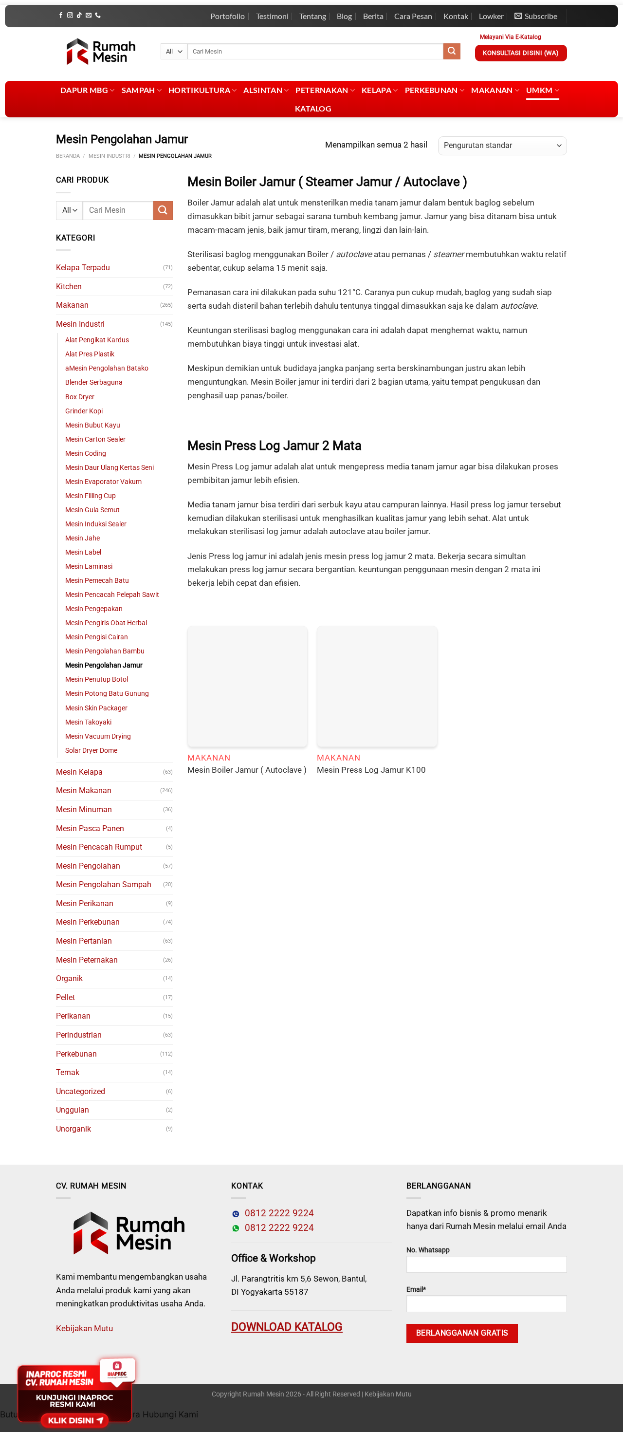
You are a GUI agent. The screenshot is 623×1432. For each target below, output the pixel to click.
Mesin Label (83, 552)
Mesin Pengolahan (88, 866)
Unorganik (73, 1129)
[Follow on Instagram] (70, 15)
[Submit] (451, 51)
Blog (344, 15)
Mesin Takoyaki (88, 722)
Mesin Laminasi (88, 566)
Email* (416, 1289)
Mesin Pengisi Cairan (96, 637)
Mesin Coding (85, 453)
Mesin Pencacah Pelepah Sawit (112, 595)
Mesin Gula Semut (92, 510)
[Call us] (98, 15)
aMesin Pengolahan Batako (106, 368)
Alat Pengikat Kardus (97, 340)
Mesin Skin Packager (96, 708)
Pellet (65, 997)
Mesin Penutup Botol (96, 679)
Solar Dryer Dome (91, 750)
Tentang (312, 15)
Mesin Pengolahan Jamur (104, 665)
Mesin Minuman (84, 809)
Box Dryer (79, 397)
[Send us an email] (89, 15)
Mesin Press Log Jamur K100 (371, 770)
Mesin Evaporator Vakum (103, 482)
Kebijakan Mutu (84, 1328)
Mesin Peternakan (87, 960)
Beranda (68, 156)
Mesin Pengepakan (94, 609)
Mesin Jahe (82, 538)
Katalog (313, 108)
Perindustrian (79, 1035)
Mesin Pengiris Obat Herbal (106, 623)
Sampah (138, 89)
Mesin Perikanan (84, 903)
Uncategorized (80, 1091)
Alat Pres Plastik (89, 354)
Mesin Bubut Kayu (92, 425)
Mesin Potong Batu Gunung (107, 693)
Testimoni (272, 15)
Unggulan (72, 1110)
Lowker (491, 15)
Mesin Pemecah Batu (97, 581)
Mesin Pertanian (84, 941)
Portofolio (227, 15)
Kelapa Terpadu (83, 267)
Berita (373, 15)
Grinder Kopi (84, 411)
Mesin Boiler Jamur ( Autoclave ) (247, 770)
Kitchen (69, 286)
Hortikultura (199, 89)
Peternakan (321, 89)
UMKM (539, 89)
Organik (69, 978)
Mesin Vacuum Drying (98, 736)
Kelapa (376, 89)
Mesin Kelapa (79, 772)
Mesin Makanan (83, 790)
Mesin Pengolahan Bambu (105, 651)
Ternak (67, 1072)
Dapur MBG (84, 89)
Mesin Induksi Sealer (96, 524)
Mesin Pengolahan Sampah (103, 884)
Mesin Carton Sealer (95, 439)
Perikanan (73, 1016)
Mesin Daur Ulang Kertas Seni (109, 468)
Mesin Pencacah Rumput (99, 847)
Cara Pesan (413, 15)
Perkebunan (431, 89)
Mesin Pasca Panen (90, 828)
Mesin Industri (109, 156)
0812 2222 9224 (277, 1213)
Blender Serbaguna (94, 382)
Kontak (455, 15)
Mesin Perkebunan (88, 922)
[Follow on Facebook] (61, 15)
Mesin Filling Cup (90, 496)
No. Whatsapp (428, 1250)
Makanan (492, 89)
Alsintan (262, 89)
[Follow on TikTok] (79, 15)
